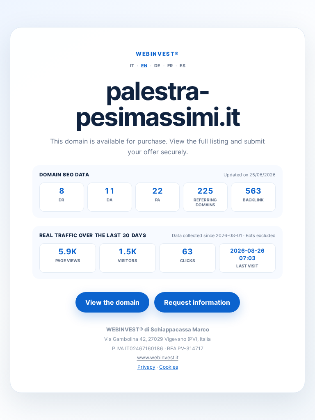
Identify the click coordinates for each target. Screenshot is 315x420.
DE (157, 65)
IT (132, 65)
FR (170, 65)
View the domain (112, 302)
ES (182, 65)
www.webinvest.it (157, 357)
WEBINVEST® (157, 53)
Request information (197, 302)
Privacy (146, 367)
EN (144, 65)
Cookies (168, 367)
